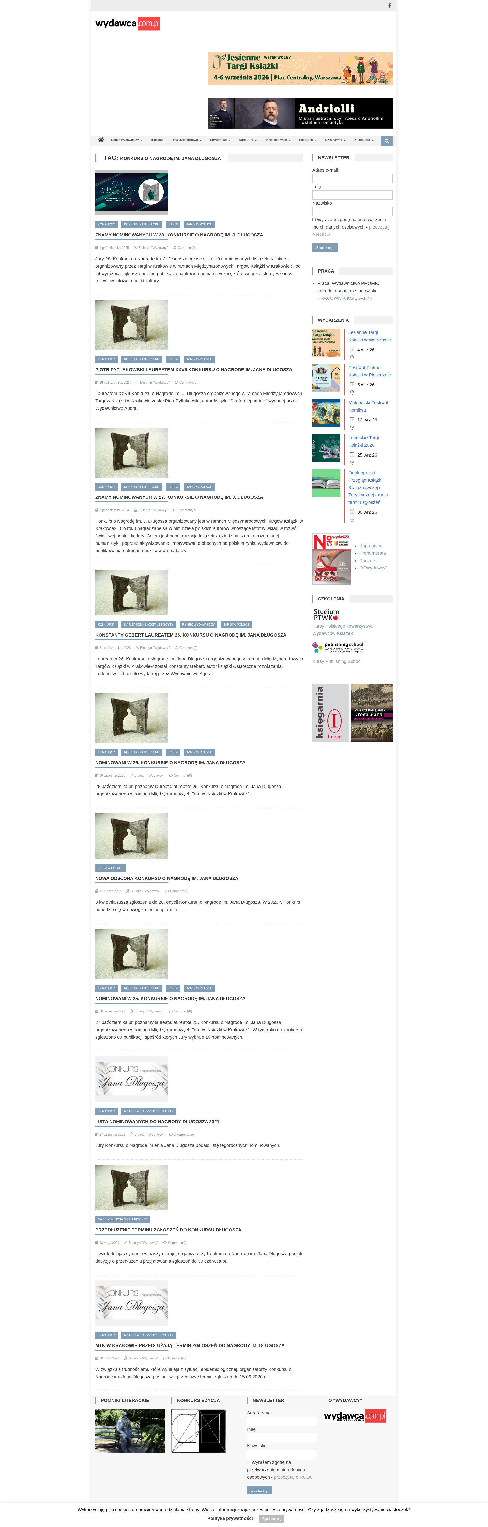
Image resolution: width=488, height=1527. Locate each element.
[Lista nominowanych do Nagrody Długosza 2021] (199, 1079)
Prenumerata (373, 553)
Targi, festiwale (276, 140)
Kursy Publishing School (337, 661)
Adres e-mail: (325, 170)
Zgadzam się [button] (271, 1519)
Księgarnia (362, 140)
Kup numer (370, 545)
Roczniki (368, 560)
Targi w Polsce (199, 224)
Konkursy (246, 140)
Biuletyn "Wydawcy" (153, 248)
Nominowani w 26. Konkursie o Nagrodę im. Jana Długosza (170, 762)
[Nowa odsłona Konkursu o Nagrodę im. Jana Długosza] (199, 836)
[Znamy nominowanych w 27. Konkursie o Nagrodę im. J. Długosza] (199, 453)
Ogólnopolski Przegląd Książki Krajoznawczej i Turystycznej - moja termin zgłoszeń (368, 487)
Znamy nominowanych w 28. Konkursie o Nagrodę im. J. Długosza (179, 234)
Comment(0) (187, 248)
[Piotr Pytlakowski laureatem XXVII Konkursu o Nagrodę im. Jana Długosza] (199, 325)
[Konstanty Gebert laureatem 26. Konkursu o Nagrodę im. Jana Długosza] (199, 592)
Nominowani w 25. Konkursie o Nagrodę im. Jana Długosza (170, 998)
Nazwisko (322, 203)
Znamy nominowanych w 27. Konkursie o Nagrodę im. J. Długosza (179, 497)
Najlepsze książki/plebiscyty (148, 624)
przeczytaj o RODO (293, 1477)
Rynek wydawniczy (125, 140)
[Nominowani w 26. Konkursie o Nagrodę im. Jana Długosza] (199, 718)
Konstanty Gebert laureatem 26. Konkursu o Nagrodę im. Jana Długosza (190, 635)
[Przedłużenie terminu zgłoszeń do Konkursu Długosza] (199, 1187)
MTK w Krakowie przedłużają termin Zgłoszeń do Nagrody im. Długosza (190, 1345)
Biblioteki (157, 140)
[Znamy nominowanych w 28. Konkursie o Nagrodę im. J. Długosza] (199, 192)
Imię (316, 186)
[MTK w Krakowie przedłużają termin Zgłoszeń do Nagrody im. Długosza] (199, 1303)
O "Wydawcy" (373, 567)
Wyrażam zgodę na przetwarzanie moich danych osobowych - (350, 227)
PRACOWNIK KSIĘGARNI (344, 298)
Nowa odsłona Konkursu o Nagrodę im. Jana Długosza (166, 878)
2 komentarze (184, 1134)
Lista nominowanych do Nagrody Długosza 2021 (157, 1121)
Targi (173, 224)
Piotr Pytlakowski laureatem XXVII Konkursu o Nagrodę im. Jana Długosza (193, 369)
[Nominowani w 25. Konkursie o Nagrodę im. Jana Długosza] (199, 954)
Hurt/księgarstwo (185, 140)
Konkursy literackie (142, 224)
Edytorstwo (218, 140)
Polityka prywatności (230, 1518)
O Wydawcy (333, 140)
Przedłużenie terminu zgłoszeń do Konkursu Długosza (168, 1229)
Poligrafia (306, 140)
